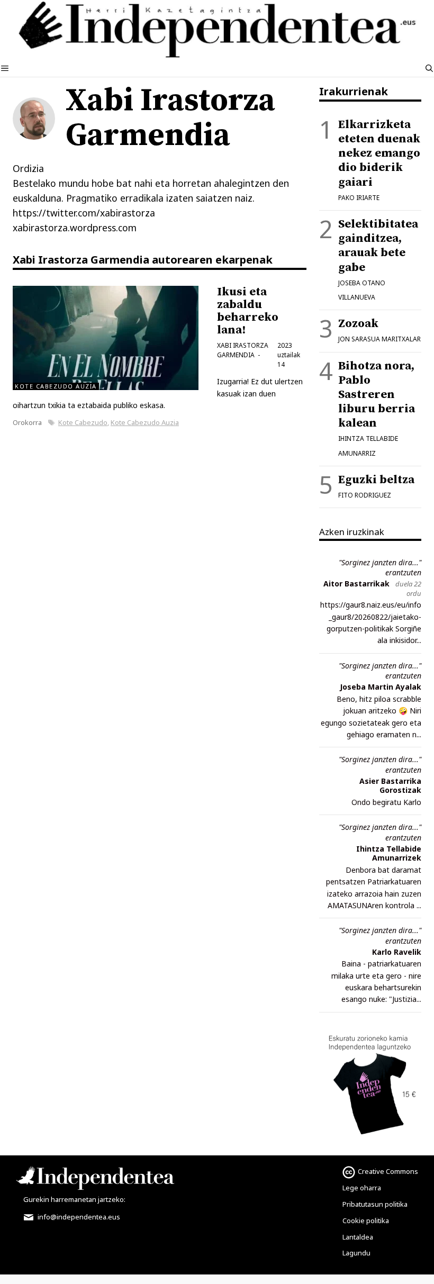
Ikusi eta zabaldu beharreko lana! (247, 311)
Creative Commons (388, 1171)
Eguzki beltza (376, 480)
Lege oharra (361, 1187)
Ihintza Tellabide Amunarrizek (388, 853)
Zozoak (358, 324)
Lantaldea (357, 1237)
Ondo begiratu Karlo (386, 802)
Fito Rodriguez (364, 495)
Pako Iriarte (358, 197)
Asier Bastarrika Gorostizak (390, 785)
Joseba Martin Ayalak (380, 687)
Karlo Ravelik (396, 952)
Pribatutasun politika (375, 1204)
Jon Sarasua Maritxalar (379, 338)
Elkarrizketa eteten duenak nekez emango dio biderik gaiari (379, 153)
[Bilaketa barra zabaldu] (429, 68)
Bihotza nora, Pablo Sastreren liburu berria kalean (376, 395)
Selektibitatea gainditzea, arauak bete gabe (378, 246)
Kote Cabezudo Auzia (145, 422)
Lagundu (356, 1253)
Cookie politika (365, 1220)
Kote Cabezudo (82, 422)
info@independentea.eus (78, 1217)
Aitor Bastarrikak (356, 583)
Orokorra (27, 422)
